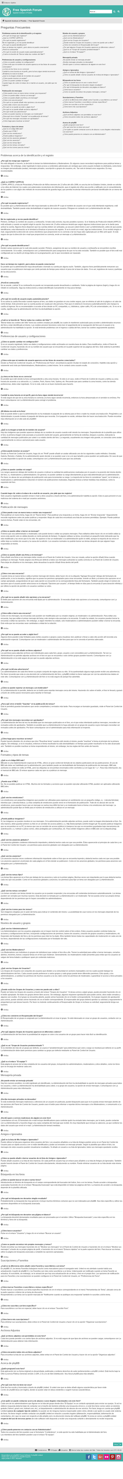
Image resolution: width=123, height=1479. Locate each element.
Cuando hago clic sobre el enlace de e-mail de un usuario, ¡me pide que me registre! (29, 84)
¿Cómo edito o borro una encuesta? (15, 105)
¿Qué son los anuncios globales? (14, 138)
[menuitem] (82, 1450)
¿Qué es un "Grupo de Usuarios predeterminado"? (81, 49)
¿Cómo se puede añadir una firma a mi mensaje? (20, 98)
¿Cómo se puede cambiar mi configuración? (18, 62)
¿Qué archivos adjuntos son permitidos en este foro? (82, 115)
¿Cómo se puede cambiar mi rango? (15, 80)
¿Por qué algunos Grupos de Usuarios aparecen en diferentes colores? (89, 47)
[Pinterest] (112, 1457)
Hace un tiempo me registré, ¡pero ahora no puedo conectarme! (25, 47)
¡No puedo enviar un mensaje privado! (76, 60)
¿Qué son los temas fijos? (11, 143)
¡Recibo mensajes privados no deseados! (78, 62)
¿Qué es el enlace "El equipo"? (74, 52)
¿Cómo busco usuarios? (72, 90)
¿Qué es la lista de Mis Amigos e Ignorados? (79, 72)
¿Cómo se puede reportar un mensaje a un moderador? (22, 114)
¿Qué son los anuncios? (11, 140)
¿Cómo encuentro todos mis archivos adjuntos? (80, 117)
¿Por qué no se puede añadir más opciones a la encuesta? (23, 102)
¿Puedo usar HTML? (10, 131)
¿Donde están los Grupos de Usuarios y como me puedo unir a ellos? (88, 43)
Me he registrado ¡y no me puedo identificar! (18, 43)
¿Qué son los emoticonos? (12, 133)
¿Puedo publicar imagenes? (12, 136)
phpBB (32, 419)
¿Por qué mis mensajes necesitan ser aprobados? (20, 118)
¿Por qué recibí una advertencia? (14, 112)
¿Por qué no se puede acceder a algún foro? (18, 107)
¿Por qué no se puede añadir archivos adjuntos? (20, 109)
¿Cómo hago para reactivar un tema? (16, 121)
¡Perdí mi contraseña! (10, 49)
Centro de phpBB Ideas (10, 1390)
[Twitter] (94, 1457)
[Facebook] (88, 1457)
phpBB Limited (98, 1371)
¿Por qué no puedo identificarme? (14, 45)
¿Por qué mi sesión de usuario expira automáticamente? (22, 52)
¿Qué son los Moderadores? (73, 38)
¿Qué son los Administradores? (74, 36)
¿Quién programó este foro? (73, 125)
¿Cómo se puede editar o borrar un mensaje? (18, 95)
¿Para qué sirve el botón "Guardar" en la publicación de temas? (25, 116)
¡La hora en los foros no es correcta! (15, 69)
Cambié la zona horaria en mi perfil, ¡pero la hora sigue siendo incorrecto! (28, 71)
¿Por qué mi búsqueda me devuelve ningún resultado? (82, 85)
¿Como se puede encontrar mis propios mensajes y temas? (84, 92)
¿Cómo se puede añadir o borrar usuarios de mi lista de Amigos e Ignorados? (91, 75)
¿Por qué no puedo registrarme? (14, 40)
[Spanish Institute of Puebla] (7, 11)
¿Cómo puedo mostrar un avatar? (14, 78)
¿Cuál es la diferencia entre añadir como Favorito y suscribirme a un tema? (90, 100)
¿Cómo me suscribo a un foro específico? (78, 104)
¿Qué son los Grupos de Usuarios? (76, 40)
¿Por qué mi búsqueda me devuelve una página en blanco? (84, 87)
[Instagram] (118, 1457)
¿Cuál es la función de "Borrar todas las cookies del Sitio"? (23, 54)
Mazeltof (19, 1458)
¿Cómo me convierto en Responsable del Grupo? (81, 45)
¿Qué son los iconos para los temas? (16, 147)
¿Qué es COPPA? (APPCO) (12, 38)
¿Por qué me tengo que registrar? (14, 36)
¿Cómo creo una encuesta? (12, 100)
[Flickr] (106, 1457)
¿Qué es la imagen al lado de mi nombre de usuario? (21, 76)
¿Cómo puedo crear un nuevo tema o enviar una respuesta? (24, 93)
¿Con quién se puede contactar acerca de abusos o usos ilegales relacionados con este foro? (91, 131)
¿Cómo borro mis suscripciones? (75, 107)
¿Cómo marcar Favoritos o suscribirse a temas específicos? (85, 102)
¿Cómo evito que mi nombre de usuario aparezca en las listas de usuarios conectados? (29, 65)
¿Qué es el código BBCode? (12, 129)
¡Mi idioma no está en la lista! (12, 74)
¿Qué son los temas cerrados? (13, 145)
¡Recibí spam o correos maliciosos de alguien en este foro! (84, 64)
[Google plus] (100, 1457)
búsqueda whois (76, 1406)
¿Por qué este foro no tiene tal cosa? (76, 127)
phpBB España (25, 1457)
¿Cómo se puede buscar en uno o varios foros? (80, 82)
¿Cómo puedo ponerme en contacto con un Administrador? (84, 134)
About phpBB (73, 1374)
